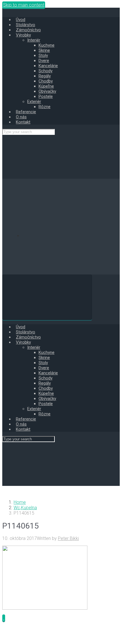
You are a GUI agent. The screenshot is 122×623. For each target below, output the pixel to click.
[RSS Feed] (64, 235)
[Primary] (47, 297)
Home (20, 502)
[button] (3, 618)
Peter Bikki (68, 538)
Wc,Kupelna (25, 507)
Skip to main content (23, 5)
